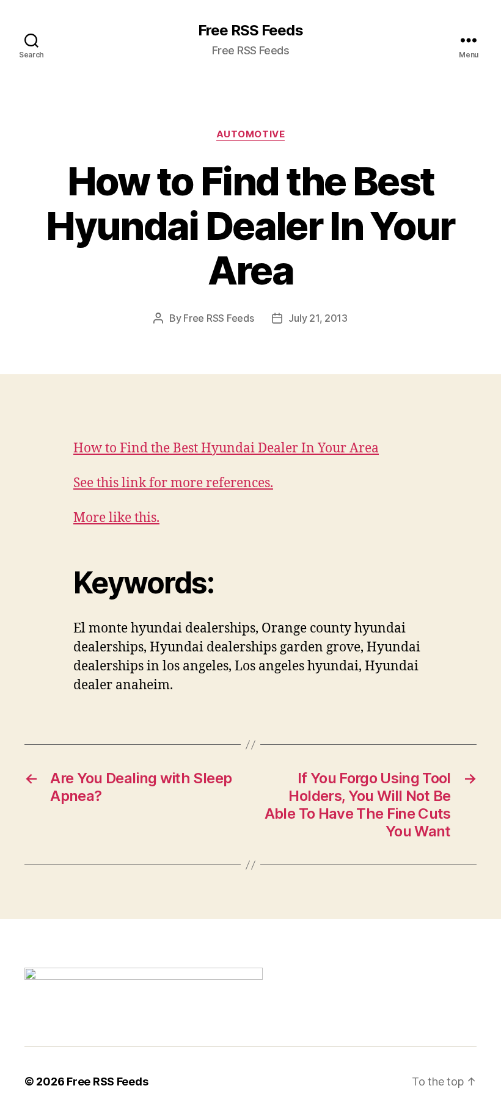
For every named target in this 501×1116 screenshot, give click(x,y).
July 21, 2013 (318, 318)
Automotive (250, 134)
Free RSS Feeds (250, 30)
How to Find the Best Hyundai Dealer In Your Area (226, 448)
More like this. (116, 518)
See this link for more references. (173, 483)
